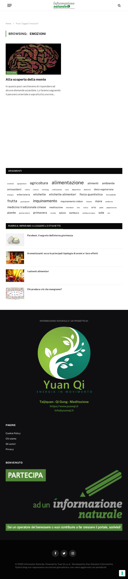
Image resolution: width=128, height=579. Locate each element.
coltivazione (57, 190)
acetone (10, 184)
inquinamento (45, 201)
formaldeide (111, 195)
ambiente (108, 183)
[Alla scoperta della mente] (33, 59)
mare (98, 201)
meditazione (56, 207)
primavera (40, 212)
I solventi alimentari (38, 271)
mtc (78, 208)
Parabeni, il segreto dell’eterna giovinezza (50, 235)
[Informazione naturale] (64, 5)
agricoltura (39, 183)
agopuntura (21, 184)
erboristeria (23, 194)
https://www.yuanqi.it (64, 406)
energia (10, 195)
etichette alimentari (62, 194)
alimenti (93, 183)
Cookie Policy (13, 433)
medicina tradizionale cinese (26, 207)
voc (108, 213)
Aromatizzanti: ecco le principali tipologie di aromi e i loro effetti (62, 253)
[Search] (119, 5)
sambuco (74, 212)
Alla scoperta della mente (26, 79)
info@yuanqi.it (64, 410)
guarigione (25, 202)
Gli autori (11, 444)
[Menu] (9, 5)
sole (101, 212)
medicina (109, 202)
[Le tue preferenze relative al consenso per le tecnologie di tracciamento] (122, 573)
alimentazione (68, 182)
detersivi (87, 190)
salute (62, 212)
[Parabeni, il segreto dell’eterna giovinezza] (15, 239)
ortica (85, 208)
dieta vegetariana (104, 189)
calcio (27, 190)
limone (89, 202)
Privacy (10, 449)
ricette (53, 213)
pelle (101, 208)
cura (67, 190)
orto (93, 207)
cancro (36, 190)
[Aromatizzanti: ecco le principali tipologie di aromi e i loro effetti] (15, 257)
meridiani (70, 208)
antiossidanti (14, 189)
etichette (39, 194)
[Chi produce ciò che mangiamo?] (15, 293)
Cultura (11, 73)
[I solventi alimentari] (15, 275)
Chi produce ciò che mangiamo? (44, 289)
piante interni (24, 213)
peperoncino (111, 208)
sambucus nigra (88, 213)
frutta (12, 201)
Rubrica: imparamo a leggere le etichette (34, 226)
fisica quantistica (91, 194)
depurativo (76, 190)
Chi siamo (11, 438)
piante (11, 212)
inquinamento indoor (71, 201)
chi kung (45, 190)
